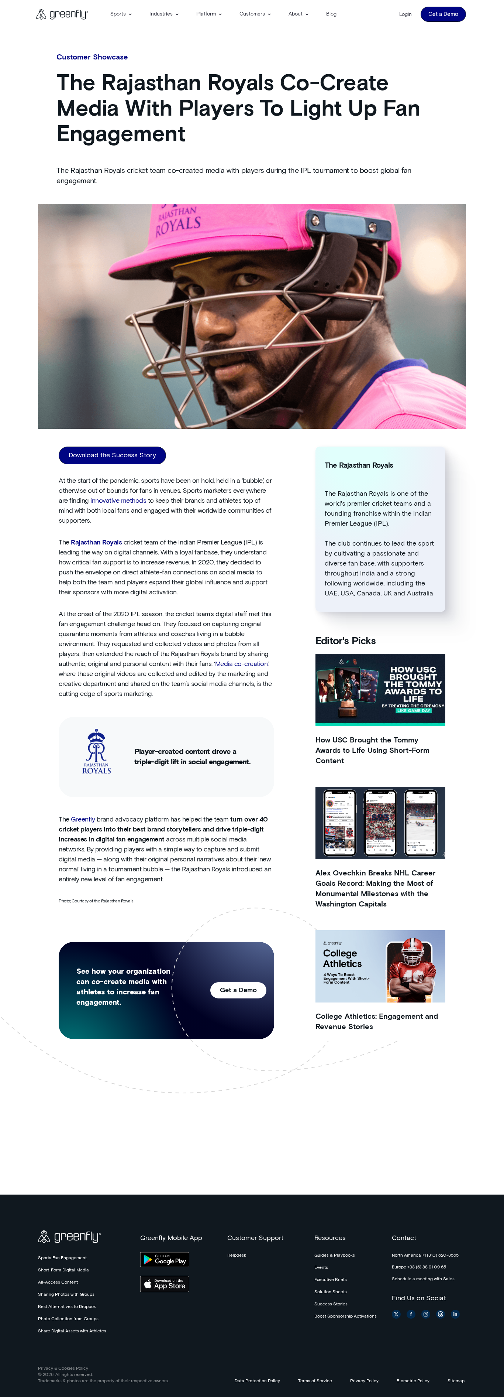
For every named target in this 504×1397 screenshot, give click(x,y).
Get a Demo (443, 14)
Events (321, 1268)
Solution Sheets (330, 1292)
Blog (331, 14)
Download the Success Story (112, 455)
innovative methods (118, 501)
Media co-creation (241, 664)
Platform (206, 14)
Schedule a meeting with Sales (423, 1279)
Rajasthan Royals (96, 542)
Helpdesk (236, 1255)
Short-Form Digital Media (63, 1270)
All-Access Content (58, 1282)
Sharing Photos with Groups (66, 1294)
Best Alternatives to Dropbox (67, 1307)
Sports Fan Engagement (62, 1258)
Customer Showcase (92, 57)
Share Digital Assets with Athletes (72, 1331)
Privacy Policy (364, 1381)
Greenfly (83, 819)
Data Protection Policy (257, 1381)
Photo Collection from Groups (68, 1319)
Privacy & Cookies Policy (63, 1368)
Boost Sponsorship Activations (345, 1316)
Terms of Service (315, 1381)
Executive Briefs (330, 1280)
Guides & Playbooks (334, 1255)
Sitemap (456, 1381)
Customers (252, 14)
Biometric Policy (413, 1381)
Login (405, 14)
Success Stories (331, 1304)
